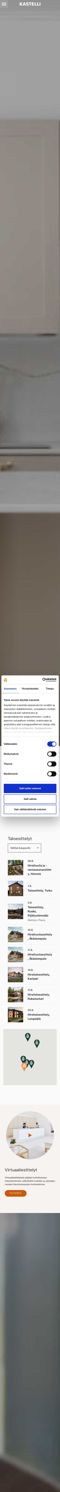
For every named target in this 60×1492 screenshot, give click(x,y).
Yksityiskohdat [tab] (30, 688)
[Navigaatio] (4, 4)
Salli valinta (30, 799)
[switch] (51, 754)
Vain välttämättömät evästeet (30, 809)
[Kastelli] (30, 4)
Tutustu (16, 1193)
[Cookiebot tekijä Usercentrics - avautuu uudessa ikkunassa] (42, 680)
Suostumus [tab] (10, 688)
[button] (31, 1064)
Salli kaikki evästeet (30, 788)
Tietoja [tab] (50, 688)
